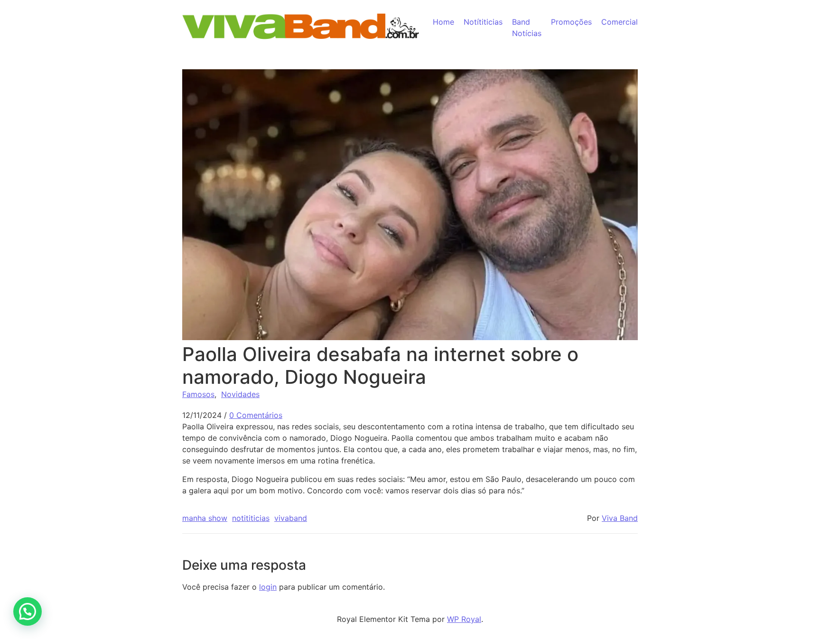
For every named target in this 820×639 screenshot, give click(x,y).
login (268, 587)
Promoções (571, 22)
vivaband (290, 518)
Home (443, 22)
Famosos (198, 394)
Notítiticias (483, 22)
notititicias (251, 518)
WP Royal (464, 619)
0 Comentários (255, 415)
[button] (27, 611)
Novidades (240, 394)
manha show (204, 518)
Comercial (619, 22)
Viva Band (620, 518)
